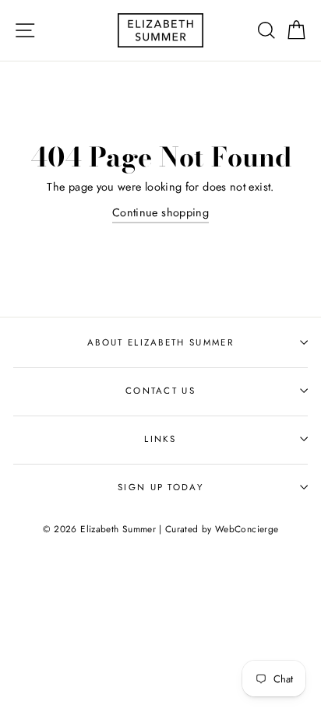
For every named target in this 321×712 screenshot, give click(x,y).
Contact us (160, 390)
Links (160, 439)
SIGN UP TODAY (160, 487)
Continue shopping (160, 212)
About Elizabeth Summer (160, 342)
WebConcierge (246, 528)
